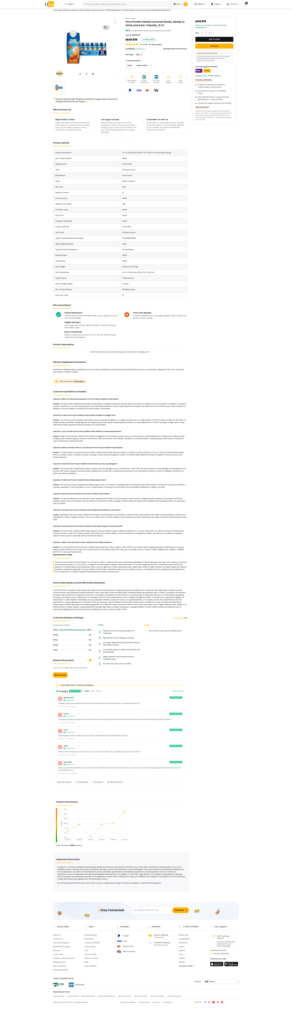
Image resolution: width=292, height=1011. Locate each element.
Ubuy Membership (60, 970)
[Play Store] (231, 965)
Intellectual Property (61, 946)
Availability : (131, 49)
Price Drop (149, 39)
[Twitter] (218, 1002)
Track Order (58, 954)
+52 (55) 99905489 (221, 954)
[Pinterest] (222, 1002)
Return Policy (90, 946)
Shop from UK (73, 996)
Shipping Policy (59, 962)
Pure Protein (131, 18)
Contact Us (58, 939)
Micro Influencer (59, 966)
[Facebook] (205, 1002)
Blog (86, 962)
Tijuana (182, 950)
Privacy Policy (144, 1002)
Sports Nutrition (85, 10)
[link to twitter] (93, 74)
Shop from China (140, 996)
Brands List (89, 939)
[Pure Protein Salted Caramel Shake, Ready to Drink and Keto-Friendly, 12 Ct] (86, 48)
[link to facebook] (86, 74)
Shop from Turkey (157, 996)
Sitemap (56, 950)
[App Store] (217, 965)
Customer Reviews (92, 943)
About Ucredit (90, 954)
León (181, 954)
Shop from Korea (124, 996)
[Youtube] (213, 1002)
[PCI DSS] (58, 985)
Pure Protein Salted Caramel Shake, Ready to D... (153, 10)
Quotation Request (61, 943)
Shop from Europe (174, 996)
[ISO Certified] (75, 985)
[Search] (186, 4)
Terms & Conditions (127, 1002)
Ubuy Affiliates (91, 966)
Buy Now (214, 46)
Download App (91, 935)
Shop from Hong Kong (106, 996)
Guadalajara (184, 939)
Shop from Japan (88, 996)
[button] (200, 4)
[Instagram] (209, 1002)
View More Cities (186, 966)
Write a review (60, 675)
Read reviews (177, 691)
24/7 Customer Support (223, 937)
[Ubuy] (49, 4)
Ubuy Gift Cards (91, 958)
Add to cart (214, 39)
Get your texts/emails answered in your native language (226, 944)
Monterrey (183, 943)
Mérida (182, 962)
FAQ (86, 950)
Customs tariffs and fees (63, 958)
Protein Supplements (113, 10)
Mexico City (183, 935)
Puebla (182, 946)
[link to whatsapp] (80, 74)
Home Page (57, 10)
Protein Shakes (128, 10)
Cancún (182, 958)
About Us (57, 935)
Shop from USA (58, 996)
